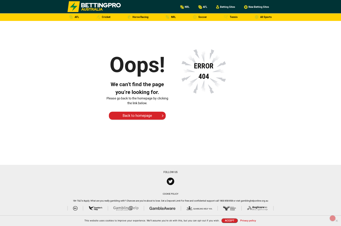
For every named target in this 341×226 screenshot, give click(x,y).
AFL (205, 6)
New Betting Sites (258, 6)
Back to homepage (137, 115)
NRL (187, 6)
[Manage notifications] (332, 218)
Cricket (106, 17)
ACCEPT (229, 220)
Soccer (202, 17)
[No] (336, 220)
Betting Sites (227, 6)
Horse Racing (140, 17)
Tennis (234, 17)
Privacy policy (248, 220)
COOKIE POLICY (170, 193)
